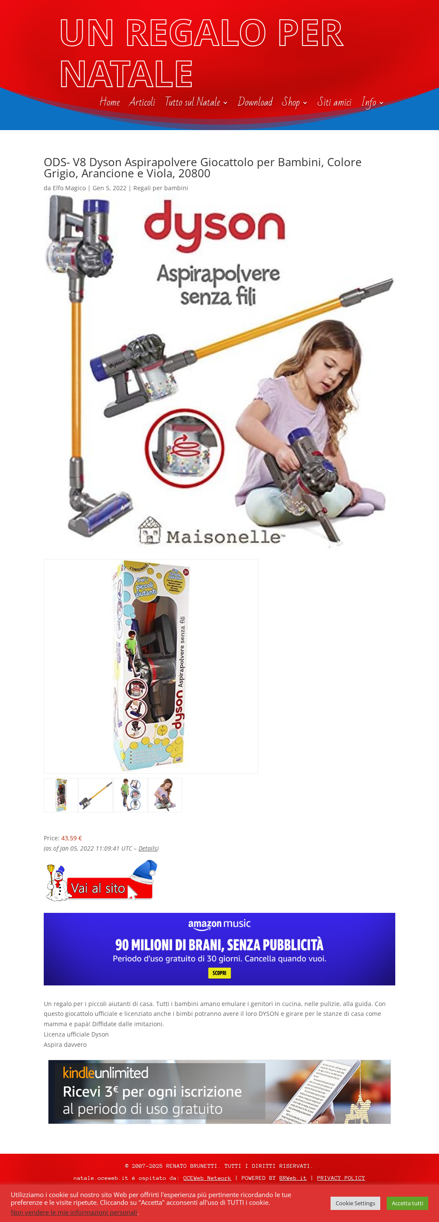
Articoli (142, 104)
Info (368, 104)
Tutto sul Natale (192, 104)
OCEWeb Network (207, 1178)
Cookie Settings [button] (355, 1203)
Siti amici (335, 104)
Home (109, 104)
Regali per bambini (160, 188)
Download (255, 104)
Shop (291, 104)
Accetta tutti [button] (407, 1203)
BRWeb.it (293, 1178)
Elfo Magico (69, 188)
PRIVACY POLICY (341, 1178)
